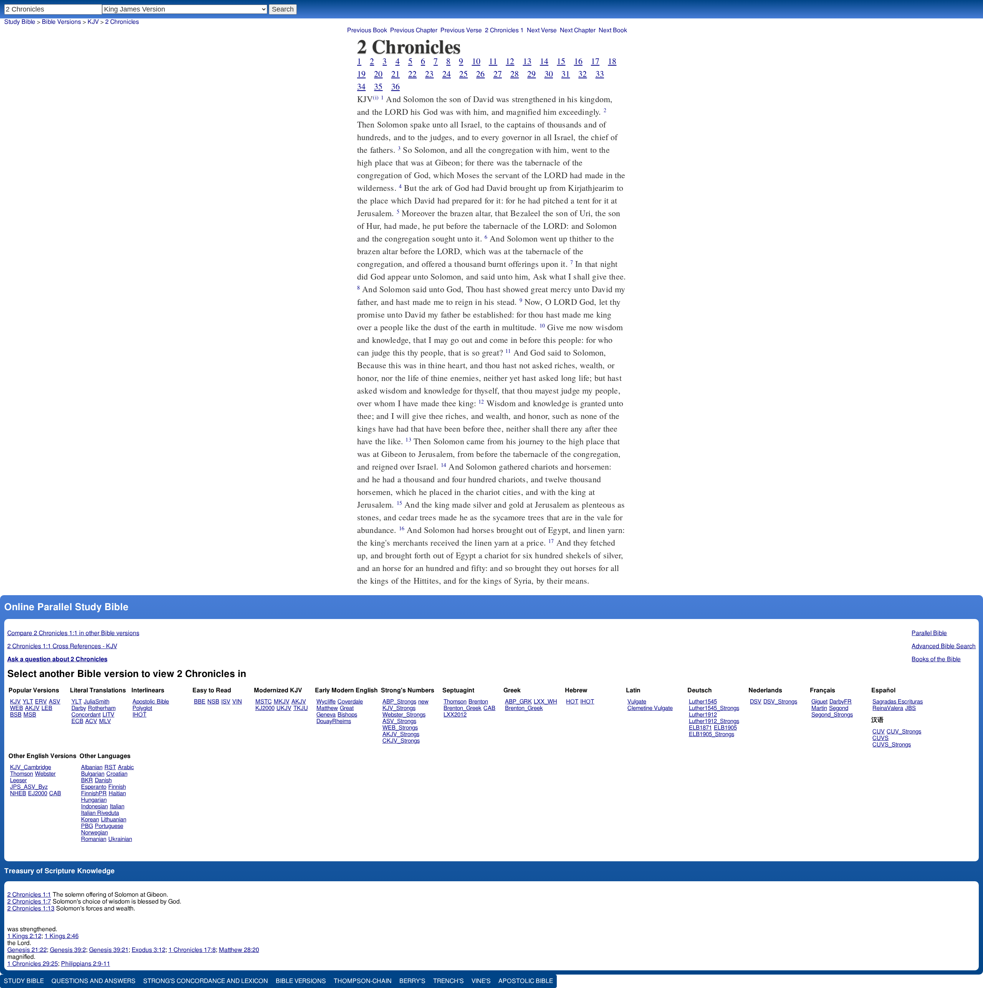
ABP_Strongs (399, 702)
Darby (78, 708)
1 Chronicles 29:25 (32, 964)
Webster (45, 774)
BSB (16, 715)
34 (361, 86)
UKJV (283, 708)
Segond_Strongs (832, 715)
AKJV (32, 708)
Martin (819, 708)
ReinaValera (887, 708)
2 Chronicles (122, 22)
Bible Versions (61, 22)
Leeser (18, 780)
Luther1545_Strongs (714, 708)
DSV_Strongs (780, 702)
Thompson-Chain (363, 981)
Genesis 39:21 (109, 950)
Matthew (327, 708)
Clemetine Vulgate (650, 708)
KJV (93, 22)
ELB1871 (700, 728)
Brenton (478, 702)
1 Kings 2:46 (62, 936)
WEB (16, 708)
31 (565, 73)
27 (497, 73)
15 (561, 60)
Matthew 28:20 (239, 950)
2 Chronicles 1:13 (31, 908)
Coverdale (350, 702)
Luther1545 (703, 702)
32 (582, 73)
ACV (91, 721)
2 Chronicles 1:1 (29, 895)
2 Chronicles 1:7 (29, 902)
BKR (87, 780)
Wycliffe (326, 702)
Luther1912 (703, 715)
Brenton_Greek (463, 708)
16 (578, 60)
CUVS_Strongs (891, 745)
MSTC (263, 702)
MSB (29, 715)
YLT (28, 702)
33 (600, 73)
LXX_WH (545, 702)
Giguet (819, 702)
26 (480, 73)
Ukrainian (120, 839)
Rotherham (102, 708)
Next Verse (542, 30)
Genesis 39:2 (68, 950)
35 (378, 86)
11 (493, 60)
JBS (910, 708)
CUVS (880, 738)
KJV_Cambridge (30, 767)
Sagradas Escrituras (897, 702)
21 (395, 73)
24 (446, 73)
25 (463, 73)
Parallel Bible (929, 633)
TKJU (300, 708)
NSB (213, 702)
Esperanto (93, 787)
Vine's (481, 981)
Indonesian (94, 806)
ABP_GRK (518, 702)
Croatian (116, 774)
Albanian (92, 767)
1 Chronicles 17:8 (192, 950)
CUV (878, 732)
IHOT (139, 715)
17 (595, 60)
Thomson (455, 702)
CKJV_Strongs (401, 741)
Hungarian (94, 800)
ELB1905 (725, 728)
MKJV (282, 702)
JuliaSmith (96, 702)
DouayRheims (333, 721)
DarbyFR (840, 702)
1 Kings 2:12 (24, 936)
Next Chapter (578, 30)
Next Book (613, 30)
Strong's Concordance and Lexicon (205, 981)
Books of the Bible (936, 659)
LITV (108, 715)
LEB (46, 708)
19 (361, 73)
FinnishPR (94, 793)
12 (510, 60)
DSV (755, 702)
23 (429, 73)
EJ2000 (37, 793)
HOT (572, 702)
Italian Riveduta (100, 813)
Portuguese (109, 826)
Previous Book (367, 30)
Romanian (93, 839)
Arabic (126, 767)
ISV (225, 702)
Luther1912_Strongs (714, 721)
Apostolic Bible (525, 981)
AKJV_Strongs (400, 734)
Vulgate (636, 702)
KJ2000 (265, 708)
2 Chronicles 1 (504, 30)
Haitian (117, 793)
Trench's (448, 981)
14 (544, 60)
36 (395, 86)
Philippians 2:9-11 (85, 964)
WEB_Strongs (400, 728)
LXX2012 (455, 715)
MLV (105, 721)
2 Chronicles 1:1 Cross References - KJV (62, 646)
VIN (237, 702)
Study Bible (19, 22)
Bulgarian (92, 774)
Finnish (117, 787)
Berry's (412, 981)
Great (347, 708)
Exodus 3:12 (148, 950)
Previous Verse (461, 30)
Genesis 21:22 (27, 950)
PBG (87, 826)
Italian (117, 806)
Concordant (86, 715)
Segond (838, 708)
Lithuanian (113, 820)
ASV (54, 702)
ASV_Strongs (399, 721)
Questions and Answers (93, 981)
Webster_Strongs (403, 715)
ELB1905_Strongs (711, 734)
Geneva (326, 715)
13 (527, 60)
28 (514, 73)
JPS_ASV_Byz (29, 787)
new (423, 702)
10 (476, 60)
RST (110, 767)
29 (531, 73)
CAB (489, 708)
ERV (41, 702)
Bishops (347, 715)
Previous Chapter (413, 30)
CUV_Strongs (904, 732)
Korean (90, 820)
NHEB (18, 793)
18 (612, 60)
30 (548, 73)
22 (412, 73)
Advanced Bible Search (944, 646)
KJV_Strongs (398, 708)
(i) (375, 97)
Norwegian (94, 833)
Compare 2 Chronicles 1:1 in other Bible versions (73, 633)
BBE (199, 702)
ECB (77, 721)
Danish (103, 780)
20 (378, 73)
